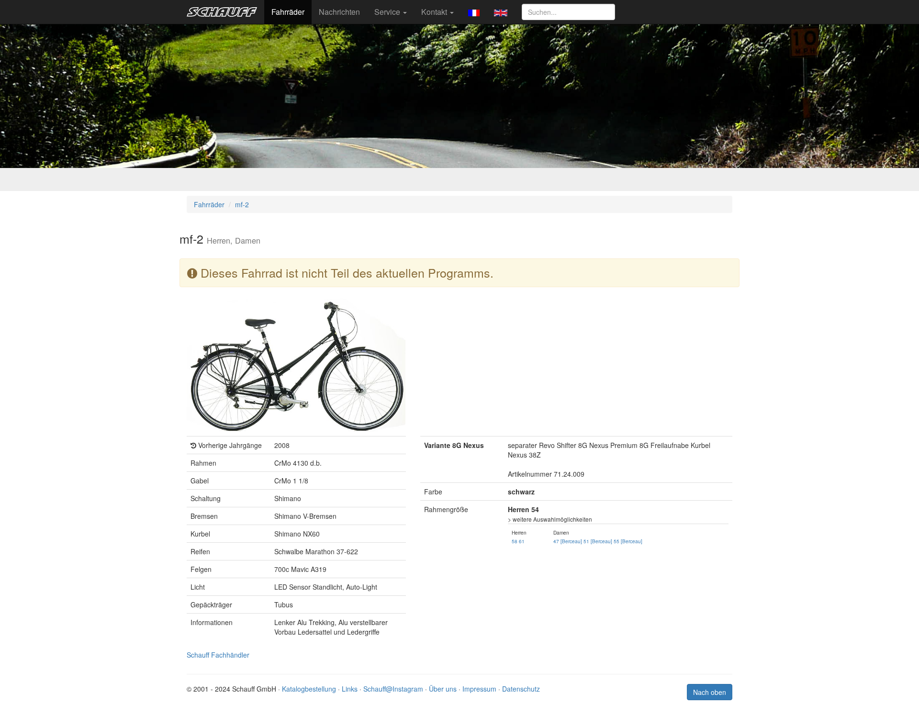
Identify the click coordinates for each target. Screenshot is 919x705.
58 (514, 541)
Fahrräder (287, 11)
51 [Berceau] (597, 541)
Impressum (479, 689)
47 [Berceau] (567, 541)
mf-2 (242, 204)
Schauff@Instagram (393, 689)
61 (522, 541)
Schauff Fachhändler (218, 655)
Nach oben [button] (709, 692)
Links (350, 689)
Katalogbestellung (309, 689)
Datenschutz (521, 689)
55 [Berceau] (628, 541)
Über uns (443, 689)
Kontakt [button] (435, 11)
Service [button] (388, 11)
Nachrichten (339, 11)
